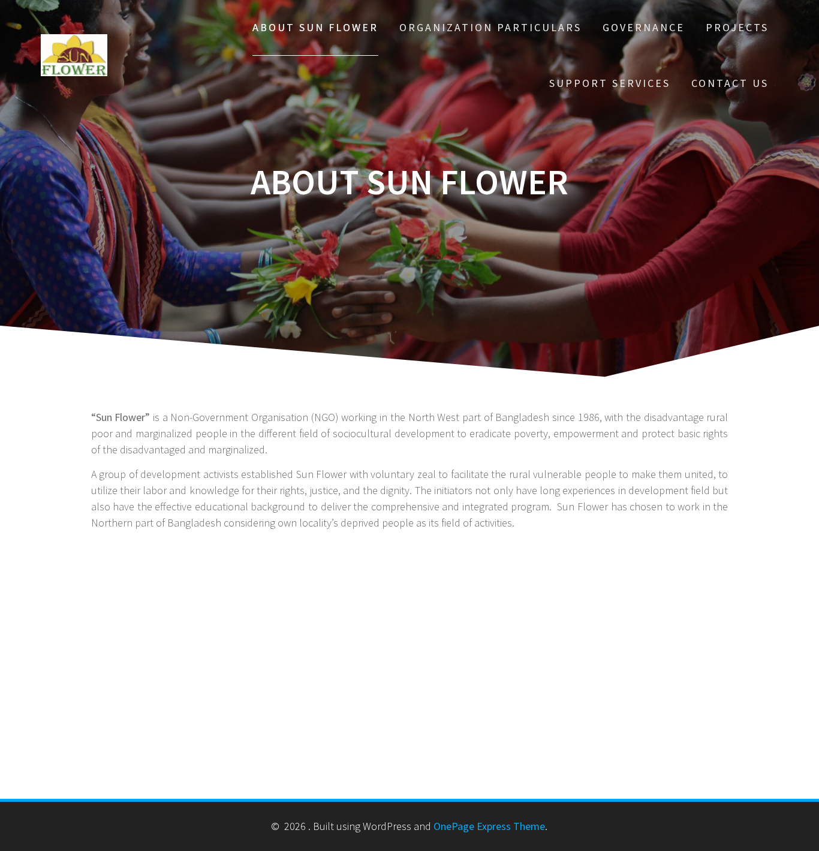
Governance (644, 27)
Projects (737, 27)
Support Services (609, 83)
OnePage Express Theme (489, 826)
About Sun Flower (315, 27)
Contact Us (730, 83)
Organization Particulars (490, 27)
